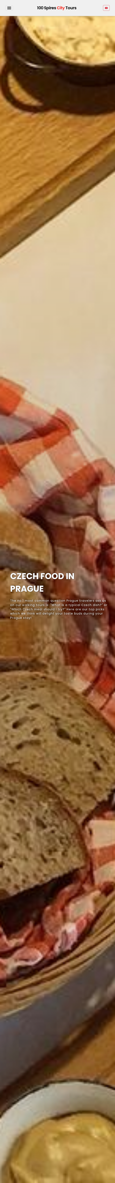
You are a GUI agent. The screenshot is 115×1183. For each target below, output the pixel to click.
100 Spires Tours (56, 8)
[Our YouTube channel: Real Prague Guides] (106, 8)
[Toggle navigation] (9, 8)
